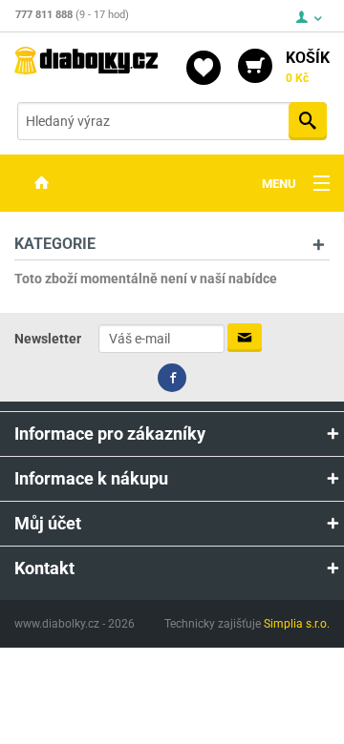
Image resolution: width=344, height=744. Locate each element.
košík (308, 67)
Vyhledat (308, 121)
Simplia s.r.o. (297, 623)
